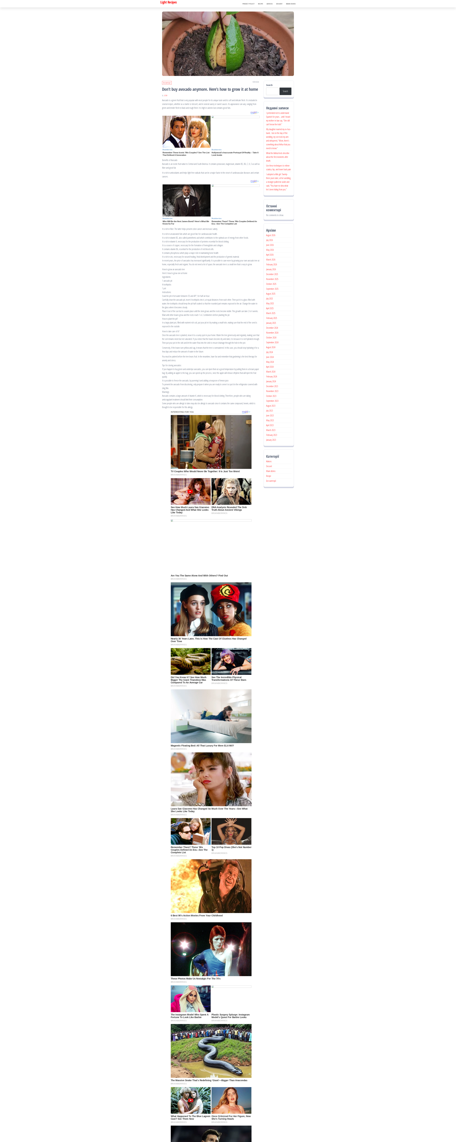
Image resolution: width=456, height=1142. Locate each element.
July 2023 (269, 410)
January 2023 (271, 439)
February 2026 (271, 264)
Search (269, 85)
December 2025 (272, 274)
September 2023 (272, 400)
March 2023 (270, 430)
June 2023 (270, 415)
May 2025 (270, 303)
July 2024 (269, 352)
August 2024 (270, 347)
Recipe (260, 3)
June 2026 (270, 245)
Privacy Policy (248, 3)
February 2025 (271, 318)
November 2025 (272, 279)
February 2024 (271, 376)
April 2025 (270, 308)
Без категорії (167, 83)
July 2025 (269, 298)
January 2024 (271, 381)
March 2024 (270, 371)
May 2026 (270, 249)
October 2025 (271, 284)
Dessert (279, 3)
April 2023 (270, 425)
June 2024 (270, 357)
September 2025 (272, 288)
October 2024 (271, 337)
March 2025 (270, 313)
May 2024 (270, 361)
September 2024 (272, 342)
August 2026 (270, 235)
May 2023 (270, 420)
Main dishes (291, 3)
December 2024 (272, 327)
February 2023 (271, 435)
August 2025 (270, 293)
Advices (270, 3)
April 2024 (270, 366)
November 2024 (272, 332)
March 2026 (270, 259)
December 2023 (272, 386)
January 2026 (271, 269)
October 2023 (271, 396)
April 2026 (270, 254)
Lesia (165, 95)
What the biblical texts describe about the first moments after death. (277, 156)
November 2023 (272, 391)
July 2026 (269, 240)
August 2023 (270, 405)
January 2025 (271, 323)
